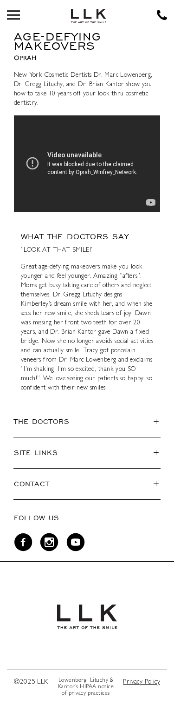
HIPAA (88, 687)
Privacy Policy (141, 682)
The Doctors (42, 421)
